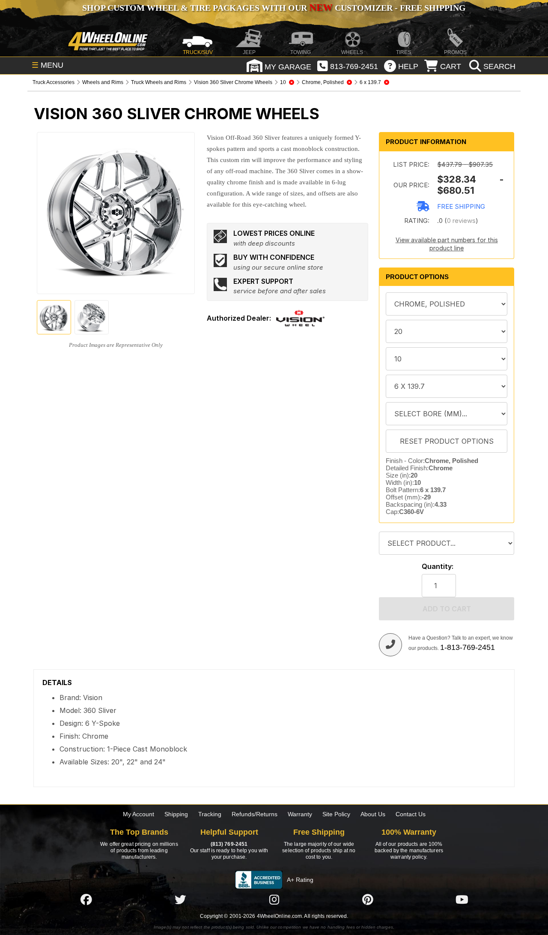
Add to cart (447, 608)
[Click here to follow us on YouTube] (462, 899)
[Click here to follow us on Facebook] (86, 899)
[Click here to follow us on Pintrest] (367, 899)
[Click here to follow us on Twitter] (180, 899)
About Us (372, 814)
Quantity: (437, 566)
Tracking (209, 814)
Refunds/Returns (254, 814)
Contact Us (411, 814)
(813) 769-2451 (229, 844)
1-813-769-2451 (467, 647)
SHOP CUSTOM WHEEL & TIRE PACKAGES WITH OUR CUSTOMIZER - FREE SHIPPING (274, 7)
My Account (138, 814)
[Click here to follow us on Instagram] (274, 899)
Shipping (176, 814)
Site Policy (336, 814)
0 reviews (461, 220)
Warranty (300, 814)
